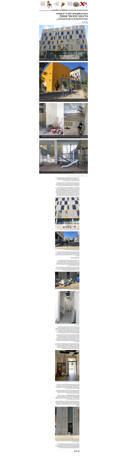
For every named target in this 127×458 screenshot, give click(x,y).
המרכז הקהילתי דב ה (65, 253)
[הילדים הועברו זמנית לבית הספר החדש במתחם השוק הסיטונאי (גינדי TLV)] (67, 365)
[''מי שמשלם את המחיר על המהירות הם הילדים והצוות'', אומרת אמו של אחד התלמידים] (67, 307)
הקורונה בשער (69, 2)
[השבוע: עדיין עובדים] (67, 280)
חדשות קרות (43, 2)
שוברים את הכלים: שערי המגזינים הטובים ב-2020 (69, 4)
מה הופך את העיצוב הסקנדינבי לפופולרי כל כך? (42, 4)
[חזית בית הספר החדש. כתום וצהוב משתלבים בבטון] (67, 213)
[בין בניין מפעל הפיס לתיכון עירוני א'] (67, 240)
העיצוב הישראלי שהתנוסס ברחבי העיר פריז (56, 4)
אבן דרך (57, 2)
